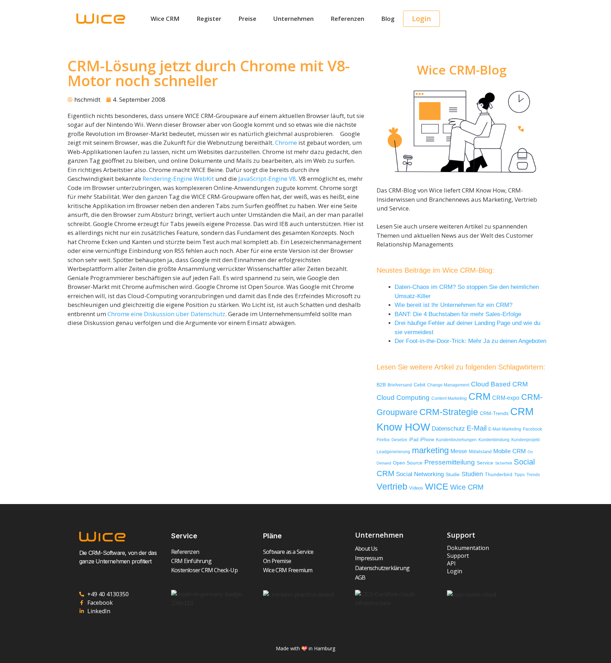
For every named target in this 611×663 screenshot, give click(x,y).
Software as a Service (288, 552)
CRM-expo (505, 398)
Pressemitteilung (449, 462)
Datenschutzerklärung (382, 568)
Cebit (419, 384)
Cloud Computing (403, 397)
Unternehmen (293, 18)
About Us (366, 548)
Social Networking (420, 474)
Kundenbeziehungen (456, 439)
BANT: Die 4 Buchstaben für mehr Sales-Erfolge (458, 314)
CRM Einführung (191, 561)
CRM (479, 396)
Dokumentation (468, 548)
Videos (416, 488)
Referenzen (347, 18)
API (451, 563)
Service (485, 463)
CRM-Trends (494, 413)
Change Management (448, 385)
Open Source (408, 463)
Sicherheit (503, 463)
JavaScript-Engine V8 (267, 178)
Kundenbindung (494, 439)
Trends (533, 474)
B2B (381, 384)
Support (458, 556)
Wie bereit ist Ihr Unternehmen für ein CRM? (453, 305)
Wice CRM (165, 18)
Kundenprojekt (525, 439)
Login (454, 571)
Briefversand (400, 385)
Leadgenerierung (393, 451)
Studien (472, 474)
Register (209, 18)
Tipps (519, 474)
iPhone (427, 439)
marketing (430, 450)
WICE (436, 486)
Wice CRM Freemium (287, 570)
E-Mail (477, 428)
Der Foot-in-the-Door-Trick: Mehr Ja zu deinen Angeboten (470, 341)
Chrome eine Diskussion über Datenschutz (166, 314)
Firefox (383, 439)
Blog (388, 18)
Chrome (286, 142)
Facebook (532, 429)
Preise (247, 18)
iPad (413, 439)
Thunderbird (498, 474)
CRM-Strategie (448, 412)
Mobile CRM (509, 451)
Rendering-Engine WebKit (178, 178)
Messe (458, 451)
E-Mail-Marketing (504, 429)
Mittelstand (480, 451)
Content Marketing (449, 398)
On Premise (277, 561)
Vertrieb (392, 486)
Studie (453, 474)
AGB (360, 577)
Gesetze (399, 439)
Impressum (369, 558)
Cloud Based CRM (499, 384)
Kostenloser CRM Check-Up (204, 570)
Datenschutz (448, 428)
